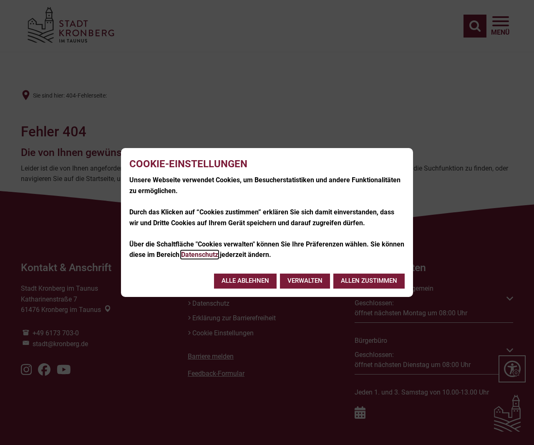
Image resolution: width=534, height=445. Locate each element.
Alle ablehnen (245, 280)
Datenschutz (199, 255)
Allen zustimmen (369, 280)
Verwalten (304, 280)
